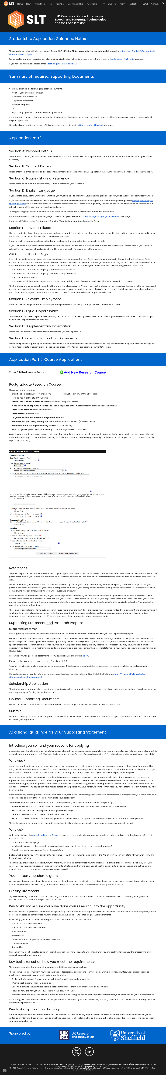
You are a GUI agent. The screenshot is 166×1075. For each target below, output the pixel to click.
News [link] (29, 3)
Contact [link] (154, 3)
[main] (83, 38)
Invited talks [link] (91, 3)
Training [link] (58, 3)
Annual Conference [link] (43, 3)
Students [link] (112, 3)
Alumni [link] (122, 3)
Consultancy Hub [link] (75, 3)
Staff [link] (103, 3)
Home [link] (20, 3)
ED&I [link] (145, 3)
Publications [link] (134, 3)
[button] (4, 1070)
